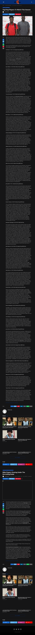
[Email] (3, 48)
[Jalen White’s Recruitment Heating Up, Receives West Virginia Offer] (25, 421)
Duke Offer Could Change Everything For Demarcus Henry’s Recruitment (9, 427)
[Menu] (3, 2)
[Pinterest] (3, 46)
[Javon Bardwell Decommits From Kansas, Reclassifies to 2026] (10, 447)
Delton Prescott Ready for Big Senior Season (9, 440)
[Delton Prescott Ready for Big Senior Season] (10, 434)
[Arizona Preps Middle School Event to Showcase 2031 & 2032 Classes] (25, 447)
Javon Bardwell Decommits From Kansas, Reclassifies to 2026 (10, 452)
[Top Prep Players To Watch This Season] (17, 25)
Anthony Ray (10, 409)
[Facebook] (3, 39)
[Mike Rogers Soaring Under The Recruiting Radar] (17, 490)
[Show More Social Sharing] (22, 14)
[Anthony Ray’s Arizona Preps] (17, 2)
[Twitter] (3, 41)
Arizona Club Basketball (6, 7)
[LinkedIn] (3, 43)
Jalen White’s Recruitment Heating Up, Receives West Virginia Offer (24, 427)
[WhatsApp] (3, 45)
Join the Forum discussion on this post (12, 402)
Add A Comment (17, 457)
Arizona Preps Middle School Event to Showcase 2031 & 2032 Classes (24, 452)
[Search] (31, 2)
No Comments (25, 476)
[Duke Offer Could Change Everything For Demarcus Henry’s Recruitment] (10, 421)
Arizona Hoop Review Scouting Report (8, 470)
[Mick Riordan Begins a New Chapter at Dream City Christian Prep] (25, 434)
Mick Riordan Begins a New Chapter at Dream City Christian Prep (24, 440)
